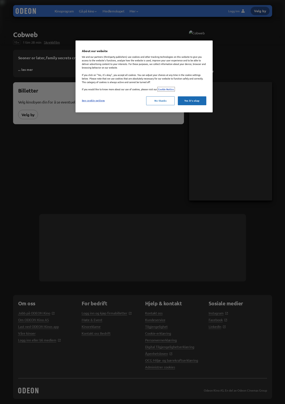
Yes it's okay (191, 100)
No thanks (160, 100)
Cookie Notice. (166, 89)
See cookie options (93, 100)
